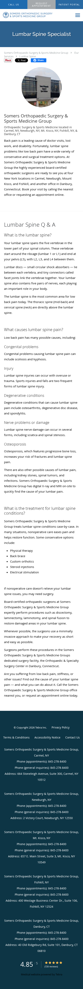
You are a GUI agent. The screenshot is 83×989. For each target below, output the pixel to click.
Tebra (59, 974)
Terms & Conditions (16, 737)
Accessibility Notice (47, 737)
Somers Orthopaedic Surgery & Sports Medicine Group (36, 53)
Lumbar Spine (27, 56)
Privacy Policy (61, 727)
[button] (41, 4)
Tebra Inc (40, 727)
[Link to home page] (36, 14)
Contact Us (72, 737)
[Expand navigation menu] (77, 15)
